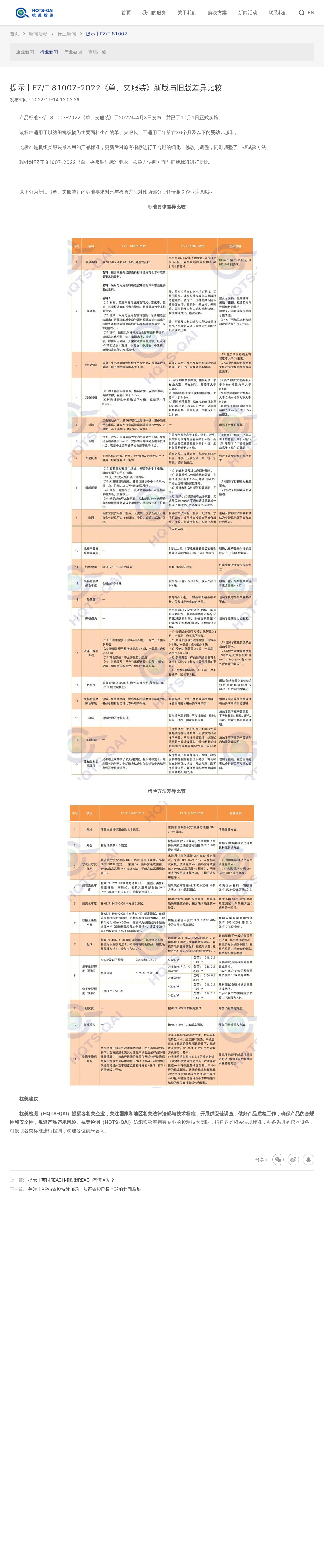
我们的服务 (154, 12)
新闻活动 (247, 12)
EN (311, 12)
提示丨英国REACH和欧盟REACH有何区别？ (71, 1180)
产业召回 (73, 51)
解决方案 (217, 12)
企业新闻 (25, 51)
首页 (126, 12)
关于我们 (187, 12)
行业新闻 (66, 34)
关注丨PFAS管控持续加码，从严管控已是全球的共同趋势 (84, 1189)
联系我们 (278, 12)
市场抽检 (97, 51)
